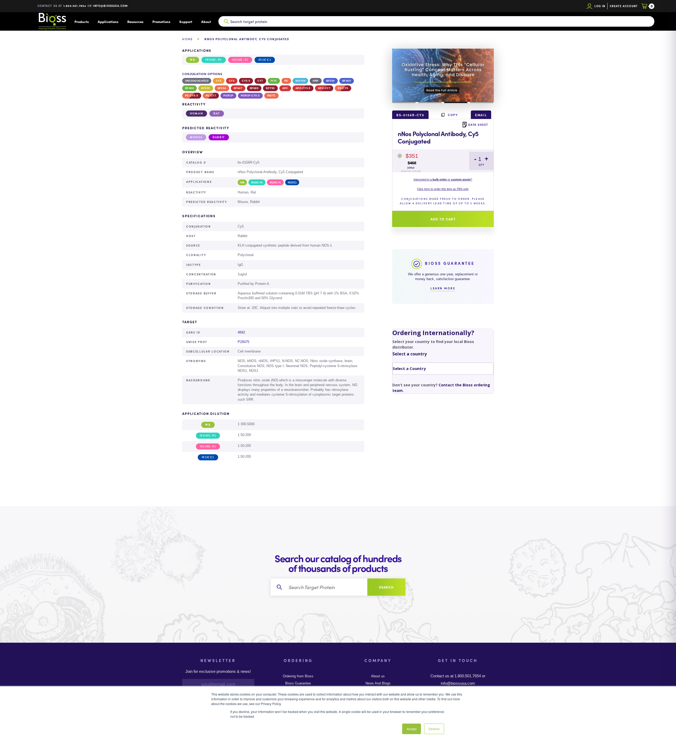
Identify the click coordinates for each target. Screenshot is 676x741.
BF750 (270, 88)
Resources (135, 21)
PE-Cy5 (343, 88)
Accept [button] (411, 728)
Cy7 (260, 80)
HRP (315, 80)
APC (285, 88)
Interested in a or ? (443, 179)
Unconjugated (196, 80)
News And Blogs (378, 683)
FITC (274, 80)
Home (187, 39)
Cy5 (231, 80)
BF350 (330, 80)
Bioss (52, 21)
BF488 (189, 88)
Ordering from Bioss (298, 676)
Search (386, 587)
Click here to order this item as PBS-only (443, 189)
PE (286, 80)
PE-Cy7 (211, 95)
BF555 (205, 88)
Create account (624, 6)
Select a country (409, 354)
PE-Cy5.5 (191, 95)
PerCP (228, 95)
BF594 (222, 88)
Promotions (161, 21)
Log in (599, 6)
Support (185, 21)
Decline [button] (434, 728)
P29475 (243, 342)
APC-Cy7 (324, 88)
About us (378, 676)
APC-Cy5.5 (303, 88)
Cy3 (218, 80)
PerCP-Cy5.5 (250, 95)
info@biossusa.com (110, 6)
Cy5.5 (246, 80)
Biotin (300, 80)
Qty (481, 165)
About (206, 21)
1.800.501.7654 (74, 6)
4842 (241, 332)
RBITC (271, 95)
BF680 (254, 88)
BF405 (346, 80)
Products (81, 21)
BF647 (238, 88)
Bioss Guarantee (298, 683)
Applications (108, 21)
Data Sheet (478, 124)
